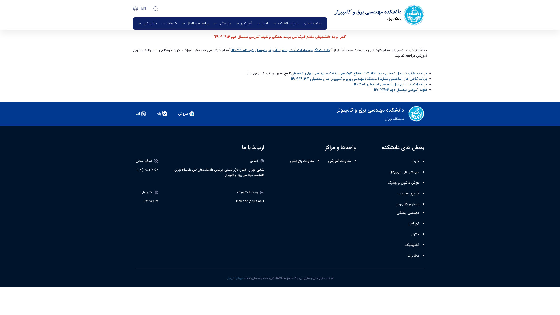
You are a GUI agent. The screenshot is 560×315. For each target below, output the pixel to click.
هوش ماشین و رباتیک (403, 183)
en (143, 9)
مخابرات (413, 256)
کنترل (415, 234)
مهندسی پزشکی (408, 213)
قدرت (415, 161)
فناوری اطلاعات (408, 194)
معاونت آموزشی (339, 161)
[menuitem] (313, 23)
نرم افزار (413, 224)
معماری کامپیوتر (408, 204)
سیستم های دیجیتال (404, 172)
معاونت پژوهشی (302, 161)
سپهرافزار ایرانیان (235, 278)
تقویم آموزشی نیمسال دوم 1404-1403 (400, 90)
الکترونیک (412, 245)
